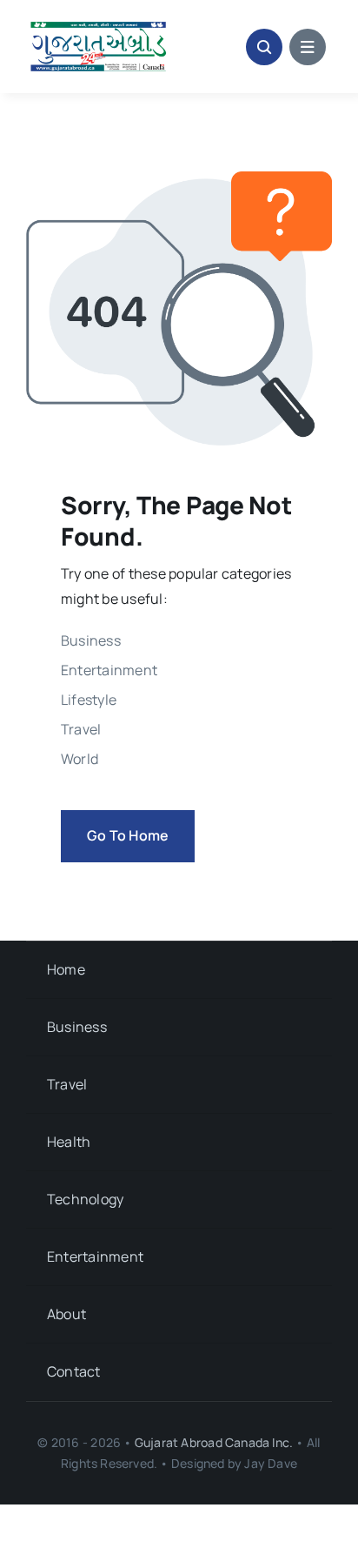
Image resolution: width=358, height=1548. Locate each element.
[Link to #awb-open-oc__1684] (307, 47)
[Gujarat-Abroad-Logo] (98, 24)
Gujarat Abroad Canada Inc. (214, 1442)
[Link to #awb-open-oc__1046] (264, 47)
